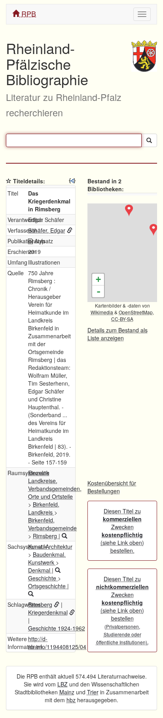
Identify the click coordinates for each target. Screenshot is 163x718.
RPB (27, 13)
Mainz (66, 692)
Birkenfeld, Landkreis (43, 508)
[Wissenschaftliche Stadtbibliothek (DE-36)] (153, 230)
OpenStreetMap (136, 312)
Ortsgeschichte (47, 586)
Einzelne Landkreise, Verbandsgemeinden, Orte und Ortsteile (55, 484)
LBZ (62, 684)
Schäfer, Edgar (46, 230)
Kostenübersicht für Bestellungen (111, 487)
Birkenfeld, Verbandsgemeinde (52, 524)
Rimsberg (46, 536)
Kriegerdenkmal (48, 612)
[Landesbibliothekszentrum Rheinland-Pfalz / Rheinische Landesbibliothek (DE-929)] (129, 210)
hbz (71, 700)
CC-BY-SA (122, 318)
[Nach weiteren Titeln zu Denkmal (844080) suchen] (58, 570)
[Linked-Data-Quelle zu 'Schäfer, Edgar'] (69, 230)
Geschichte (43, 578)
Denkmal (40, 570)
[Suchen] (149, 140)
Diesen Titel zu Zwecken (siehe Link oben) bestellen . (122, 610)
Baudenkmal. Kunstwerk (47, 558)
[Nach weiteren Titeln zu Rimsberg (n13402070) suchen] (64, 536)
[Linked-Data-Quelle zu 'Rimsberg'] (56, 604)
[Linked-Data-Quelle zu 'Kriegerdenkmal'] (72, 612)
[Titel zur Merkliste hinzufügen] (8, 181)
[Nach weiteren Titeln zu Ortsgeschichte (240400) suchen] (31, 594)
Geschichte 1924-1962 (56, 628)
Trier (93, 692)
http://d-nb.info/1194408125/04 (57, 643)
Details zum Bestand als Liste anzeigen (117, 334)
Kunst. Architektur (50, 546)
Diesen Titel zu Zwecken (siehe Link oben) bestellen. (122, 530)
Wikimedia (102, 312)
